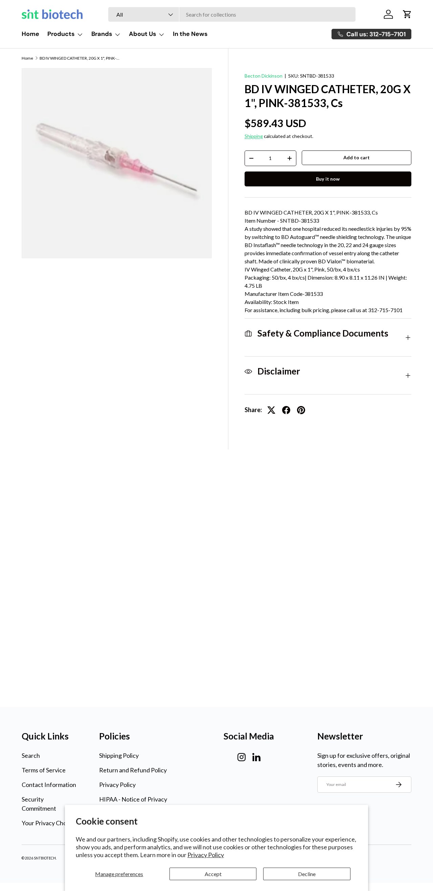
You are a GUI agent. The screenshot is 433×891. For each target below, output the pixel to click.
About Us (142, 34)
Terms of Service (44, 770)
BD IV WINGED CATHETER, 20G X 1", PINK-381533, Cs (80, 58)
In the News (190, 34)
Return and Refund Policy (133, 770)
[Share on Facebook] (286, 410)
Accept (213, 874)
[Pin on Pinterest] (301, 410)
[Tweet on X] (271, 410)
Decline (307, 874)
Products (61, 34)
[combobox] (232, 14)
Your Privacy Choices (49, 823)
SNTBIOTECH (45, 858)
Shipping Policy (119, 755)
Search (31, 755)
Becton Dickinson (263, 76)
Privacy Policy (205, 854)
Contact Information (49, 784)
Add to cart (356, 157)
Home (30, 34)
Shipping (254, 136)
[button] (407, 14)
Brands (101, 34)
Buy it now (328, 179)
